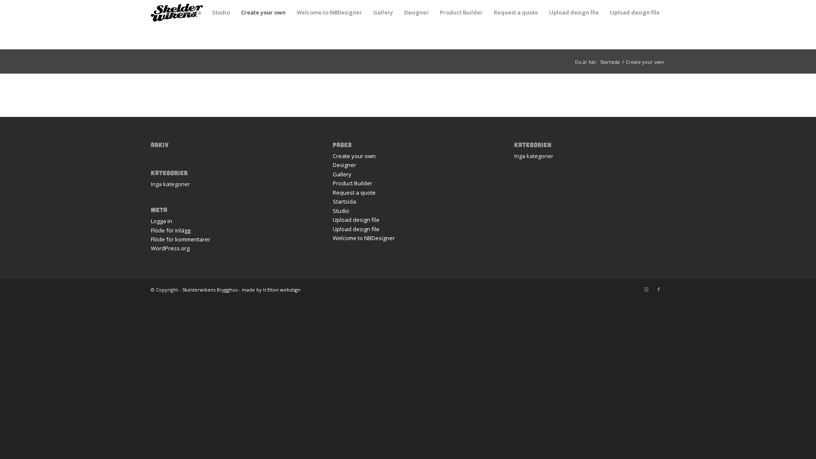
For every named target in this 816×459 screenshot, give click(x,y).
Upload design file (574, 12)
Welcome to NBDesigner (329, 12)
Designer (416, 12)
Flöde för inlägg (170, 230)
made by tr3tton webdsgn (271, 289)
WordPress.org (170, 248)
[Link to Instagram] (646, 289)
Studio (221, 12)
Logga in (161, 221)
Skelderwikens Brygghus (210, 289)
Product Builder (461, 12)
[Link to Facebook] (658, 289)
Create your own (263, 12)
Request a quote (516, 12)
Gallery (383, 12)
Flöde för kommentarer (180, 239)
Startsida (188, 12)
